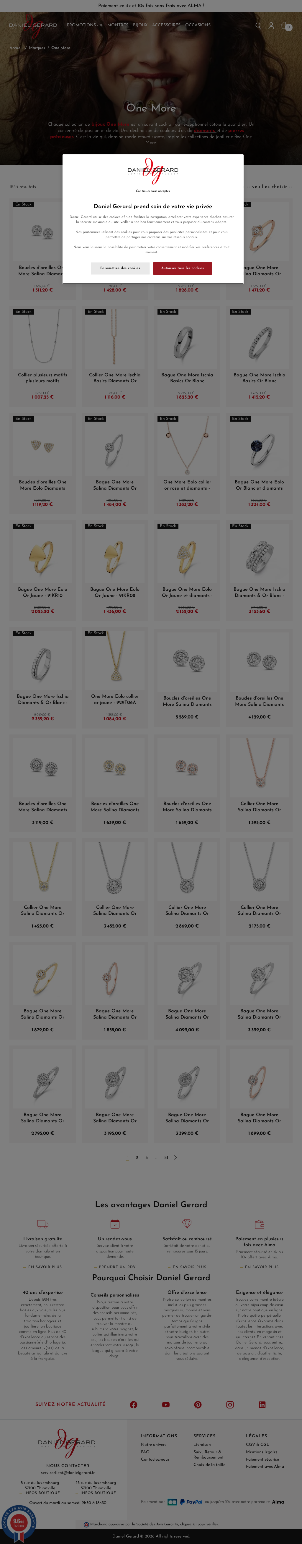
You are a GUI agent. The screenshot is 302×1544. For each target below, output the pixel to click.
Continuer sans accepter (153, 191)
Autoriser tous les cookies (182, 268)
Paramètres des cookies (120, 268)
